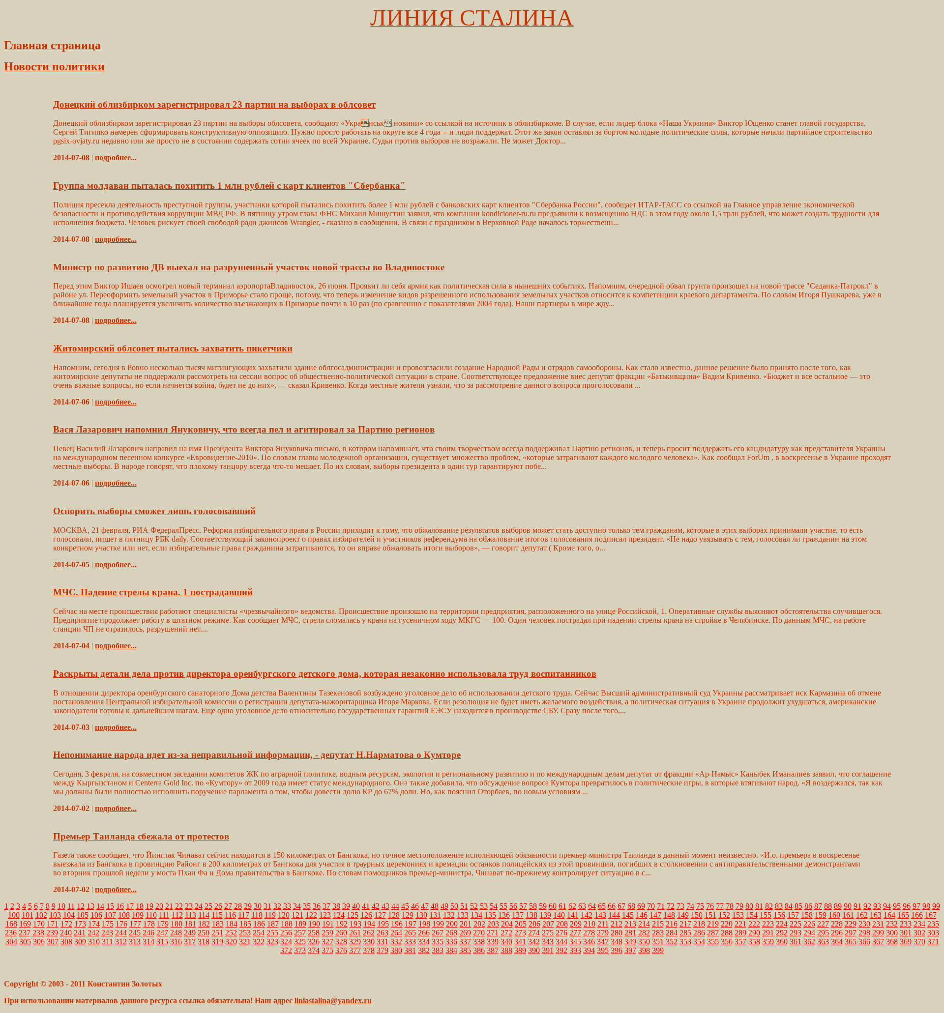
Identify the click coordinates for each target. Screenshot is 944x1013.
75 (700, 906)
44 (395, 906)
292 (782, 932)
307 (53, 941)
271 (493, 932)
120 (284, 915)
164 (889, 915)
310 (94, 941)
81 (759, 906)
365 (850, 941)
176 (121, 924)
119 (270, 915)
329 (355, 941)
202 (479, 924)
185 (245, 924)
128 (394, 915)
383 (437, 950)
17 (130, 906)
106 (96, 915)
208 (562, 924)
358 (754, 941)
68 (631, 906)
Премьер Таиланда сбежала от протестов (141, 836)
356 (727, 941)
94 (887, 906)
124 (339, 915)
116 (230, 915)
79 (739, 906)
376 (341, 950)
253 (245, 932)
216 (672, 924)
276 (561, 932)
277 (575, 932)
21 (169, 906)
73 (680, 906)
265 (410, 932)
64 (592, 906)
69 (641, 906)
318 (203, 941)
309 (80, 941)
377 (355, 950)
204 (507, 924)
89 (838, 906)
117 (243, 915)
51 (464, 906)
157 (793, 915)
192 (342, 924)
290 (754, 932)
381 (410, 950)
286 (699, 932)
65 (602, 906)
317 (190, 941)
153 (738, 915)
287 (713, 932)
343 (548, 941)
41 (366, 906)
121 (297, 915)
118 (257, 915)
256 (286, 932)
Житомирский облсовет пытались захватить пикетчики (173, 348)
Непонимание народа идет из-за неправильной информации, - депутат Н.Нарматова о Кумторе (257, 755)
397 (630, 950)
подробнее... (116, 157)
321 (245, 941)
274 (534, 932)
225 (795, 924)
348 (616, 941)
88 (828, 906)
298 (864, 932)
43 (385, 906)
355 (713, 941)
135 (490, 915)
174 (94, 924)
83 (779, 906)
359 (768, 941)
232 (892, 924)
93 (877, 906)
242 (93, 932)
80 (749, 906)
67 (621, 906)
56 (513, 906)
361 (795, 941)
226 (809, 924)
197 (410, 924)
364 (837, 941)
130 (421, 915)
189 (300, 924)
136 (504, 915)
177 (135, 924)
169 (25, 924)
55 (503, 906)
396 (616, 950)
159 (820, 915)
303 (933, 932)
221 (740, 924)
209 (576, 924)
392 (561, 950)
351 (658, 941)
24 (199, 906)
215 (658, 924)
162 (862, 915)
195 (383, 924)
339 (493, 941)
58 (533, 906)
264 (396, 932)
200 (452, 924)
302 (919, 932)
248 (176, 932)
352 (672, 941)
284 (672, 932)
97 (916, 906)
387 (493, 950)
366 (864, 941)
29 (248, 906)
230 (864, 924)
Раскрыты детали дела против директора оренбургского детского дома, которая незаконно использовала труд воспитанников (324, 673)
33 (287, 906)
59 (543, 906)
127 (380, 915)
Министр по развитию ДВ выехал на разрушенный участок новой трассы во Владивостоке (248, 267)
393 (575, 950)
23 (189, 906)
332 (396, 941)
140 (559, 915)
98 (926, 906)
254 (259, 932)
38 (336, 906)
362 (809, 941)
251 (217, 932)
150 (697, 915)
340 (506, 941)
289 (740, 932)
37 (326, 906)
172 (66, 924)
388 (506, 950)
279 (603, 932)
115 (217, 915)
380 (396, 950)
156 (779, 915)
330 (369, 941)
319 (217, 941)
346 (589, 941)
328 (341, 941)
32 (277, 906)
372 (286, 950)
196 (397, 924)
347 (603, 941)
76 (710, 906)
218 (699, 924)
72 (671, 906)
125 (352, 915)
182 (204, 924)
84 (789, 906)
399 (658, 950)
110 (151, 915)
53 (484, 906)
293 (795, 932)
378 (369, 950)
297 (850, 932)
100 (14, 915)
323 (272, 941)
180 (176, 924)
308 (66, 941)
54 (494, 906)
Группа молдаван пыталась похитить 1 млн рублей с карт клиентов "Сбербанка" (229, 185)
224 (782, 924)
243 (107, 932)
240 (66, 932)
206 (534, 924)
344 (561, 941)
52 (474, 906)
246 (148, 932)
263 (382, 932)
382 (424, 950)
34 (297, 906)
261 (355, 932)
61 (562, 906)
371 (933, 941)
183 (218, 924)
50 (454, 906)
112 (177, 915)
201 (466, 924)
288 (727, 932)
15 (110, 906)
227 (823, 924)
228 (837, 924)
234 (919, 924)
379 (382, 950)
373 (300, 950)
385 (465, 950)
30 (258, 906)
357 (740, 941)
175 (108, 924)
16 (120, 906)
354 (699, 941)
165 (903, 915)
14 (100, 906)
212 (616, 924)
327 (327, 941)
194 (369, 924)
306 (39, 941)
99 (936, 906)
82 (769, 906)
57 (523, 906)
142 (586, 915)
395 (603, 950)
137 (518, 915)
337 (465, 941)
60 (553, 906)
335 (437, 941)
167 (931, 915)
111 (164, 915)
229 (850, 924)
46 (415, 906)
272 (506, 932)
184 (231, 924)
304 (11, 941)
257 (300, 932)
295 (823, 932)
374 (314, 950)
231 (878, 924)
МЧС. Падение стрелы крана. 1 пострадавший (153, 592)
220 (727, 924)
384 (451, 950)
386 (479, 950)
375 (327, 950)
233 (906, 924)
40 (356, 906)
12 (81, 906)
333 (410, 941)
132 (449, 915)
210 (589, 924)
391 (548, 950)
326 (314, 941)
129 (407, 915)
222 (754, 924)
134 (476, 915)
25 (208, 906)
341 (520, 941)
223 (768, 924)
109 (138, 915)
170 (39, 924)
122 (311, 915)
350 (644, 941)
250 (203, 932)
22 (179, 906)
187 (273, 924)
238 (38, 932)
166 (917, 915)
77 (720, 906)
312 (121, 941)
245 (135, 932)
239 (52, 932)
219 (713, 924)
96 (907, 906)
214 (644, 924)
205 (521, 924)
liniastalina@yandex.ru (333, 1000)
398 (644, 950)
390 (534, 950)
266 (424, 932)
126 (366, 915)
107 (110, 915)
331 (382, 941)
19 (149, 906)
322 (259, 941)
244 (121, 932)
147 (655, 915)
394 (589, 950)
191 (328, 924)
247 (162, 932)
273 (520, 932)
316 (176, 941)
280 (616, 932)
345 (575, 941)
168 (11, 924)
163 (876, 915)
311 (107, 941)
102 (41, 915)
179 (163, 924)
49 (444, 906)
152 (724, 915)
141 (573, 915)
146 (642, 915)
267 (437, 932)
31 (267, 906)
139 (545, 915)
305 (25, 941)
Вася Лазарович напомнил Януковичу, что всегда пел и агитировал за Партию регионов (244, 429)
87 (818, 906)
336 (451, 941)
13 (90, 906)
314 (148, 941)
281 (630, 932)
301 (906, 932)
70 (651, 906)
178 (149, 924)
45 (405, 906)
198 (424, 924)
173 (80, 924)
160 (834, 915)
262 (369, 932)
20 (159, 906)
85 (798, 906)
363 (823, 941)
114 (203, 915)
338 (479, 941)
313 (135, 941)
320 (231, 941)
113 (190, 915)
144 (614, 915)
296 (837, 932)
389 (520, 950)
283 (658, 932)
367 (878, 941)
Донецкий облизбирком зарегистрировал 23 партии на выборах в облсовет (214, 104)
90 (848, 906)
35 (307, 906)
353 (685, 941)
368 (892, 941)
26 (218, 906)
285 (685, 932)
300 (892, 932)
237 (24, 932)
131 (435, 915)
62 (572, 906)
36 (317, 906)
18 (140, 906)
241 (80, 932)
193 (355, 924)
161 (848, 915)
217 (685, 924)
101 (27, 915)
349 (630, 941)
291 (768, 932)
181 (190, 924)
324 (286, 941)
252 (231, 932)
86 (808, 906)
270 (479, 932)
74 (690, 906)
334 (424, 941)
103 (55, 915)
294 (809, 932)
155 (765, 915)
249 (190, 932)
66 (612, 906)
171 (53, 924)
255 (272, 932)
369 (906, 941)
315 (162, 941)
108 (124, 915)
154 (752, 915)
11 (71, 906)
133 (463, 915)
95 (897, 906)
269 (465, 932)
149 (683, 915)
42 (376, 906)
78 (730, 906)
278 (589, 932)
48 (435, 906)
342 (534, 941)
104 (69, 915)
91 (857, 906)
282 (644, 932)
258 (314, 932)
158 (807, 915)
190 (314, 924)
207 (548, 924)
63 (582, 906)
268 (451, 932)
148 (669, 915)
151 (710, 915)
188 (287, 924)
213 (630, 924)
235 (933, 924)
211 (603, 924)
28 (238, 906)
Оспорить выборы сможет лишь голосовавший (154, 511)
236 (11, 932)
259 (327, 932)
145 (628, 915)
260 (341, 932)
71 (661, 906)
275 (548, 932)
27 (228, 906)
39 (346, 906)
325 (300, 941)
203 (493, 924)
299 (878, 932)
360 (782, 941)
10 (61, 906)
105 (82, 915)
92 (867, 906)
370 (919, 941)
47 (425, 906)
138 (531, 915)
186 (259, 924)
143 (600, 915)
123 (325, 915)
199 (438, 924)
